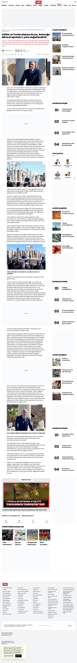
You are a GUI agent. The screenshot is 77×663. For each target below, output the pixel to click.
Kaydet (70, 625)
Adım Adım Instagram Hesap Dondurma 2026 (68, 606)
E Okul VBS (20, 596)
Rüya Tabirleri (51, 594)
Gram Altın (35, 596)
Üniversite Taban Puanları (52, 592)
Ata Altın (35, 602)
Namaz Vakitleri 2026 (22, 589)
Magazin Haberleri (7, 595)
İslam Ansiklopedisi (52, 599)
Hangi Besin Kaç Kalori (53, 602)
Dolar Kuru (5, 610)
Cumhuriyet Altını (37, 604)
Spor (22, 5)
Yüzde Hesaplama (67, 602)
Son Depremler (21, 602)
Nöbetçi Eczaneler (22, 593)
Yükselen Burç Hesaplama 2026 (67, 600)
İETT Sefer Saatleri (67, 595)
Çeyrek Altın (35, 598)
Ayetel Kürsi (35, 589)
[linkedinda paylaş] (9, 54)
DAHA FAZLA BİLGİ (8, 655)
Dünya (18, 5)
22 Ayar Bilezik (36, 605)
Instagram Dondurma (23, 611)
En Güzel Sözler (51, 610)
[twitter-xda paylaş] (6, 54)
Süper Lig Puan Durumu (38, 613)
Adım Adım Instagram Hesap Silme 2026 (68, 609)
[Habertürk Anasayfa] (38, 2)
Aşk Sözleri (35, 593)
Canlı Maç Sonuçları (37, 611)
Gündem (4, 5)
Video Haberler (51, 587)
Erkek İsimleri (51, 616)
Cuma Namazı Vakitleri (23, 591)
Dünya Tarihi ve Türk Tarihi (52, 597)
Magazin (29, 5)
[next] (49, 538)
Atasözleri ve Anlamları (68, 587)
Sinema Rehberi (21, 607)
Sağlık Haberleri (6, 600)
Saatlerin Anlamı (37, 591)
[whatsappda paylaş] (12, 54)
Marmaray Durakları (52, 614)
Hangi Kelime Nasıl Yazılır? (52, 608)
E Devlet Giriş (20, 598)
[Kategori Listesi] (75, 2)
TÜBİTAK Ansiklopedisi (53, 601)
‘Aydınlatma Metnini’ (8, 653)
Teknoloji (53, 5)
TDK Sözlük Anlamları (53, 589)
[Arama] (2, 2)
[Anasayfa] (5, 584)
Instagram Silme (22, 613)
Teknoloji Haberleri (7, 604)
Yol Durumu (20, 605)
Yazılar (46, 5)
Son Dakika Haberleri (7, 587)
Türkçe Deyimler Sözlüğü (68, 589)
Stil (70, 5)
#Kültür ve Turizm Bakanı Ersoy (11, 515)
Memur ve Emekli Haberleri (6, 606)
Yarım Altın (35, 600)
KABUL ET (18, 655)
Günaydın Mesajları (37, 595)
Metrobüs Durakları (52, 612)
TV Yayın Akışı (21, 609)
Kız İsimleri (50, 617)
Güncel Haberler (6, 593)
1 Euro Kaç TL (36, 609)
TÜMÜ (53, 155)
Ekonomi (11, 5)
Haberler (4, 29)
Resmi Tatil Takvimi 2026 (67, 612)
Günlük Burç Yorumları (23, 600)
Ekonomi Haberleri (7, 591)
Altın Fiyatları (5, 608)
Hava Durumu (21, 604)
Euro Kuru (5, 612)
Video (65, 5)
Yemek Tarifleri (36, 587)
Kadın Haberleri (6, 602)
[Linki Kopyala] (21, 54)
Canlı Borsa (20, 587)
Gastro (59, 5)
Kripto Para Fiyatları (7, 614)
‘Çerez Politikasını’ (18, 652)
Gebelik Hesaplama (67, 597)
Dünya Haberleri (6, 598)
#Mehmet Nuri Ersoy (28, 515)
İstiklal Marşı (20, 595)
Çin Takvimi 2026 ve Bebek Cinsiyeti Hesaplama (67, 592)
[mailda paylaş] (15, 54)
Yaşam (9, 29)
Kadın (35, 5)
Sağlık (40, 5)
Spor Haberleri (6, 596)
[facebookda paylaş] (3, 54)
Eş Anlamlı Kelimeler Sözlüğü (52, 605)
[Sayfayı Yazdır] (18, 54)
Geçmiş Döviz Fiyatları (68, 604)
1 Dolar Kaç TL (36, 607)
